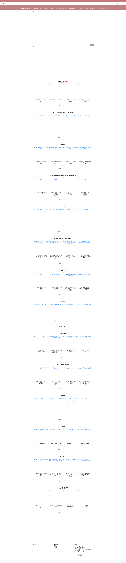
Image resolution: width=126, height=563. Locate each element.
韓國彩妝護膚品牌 (17, 6)
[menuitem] (59, 105)
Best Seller (101, 6)
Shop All (5, 6)
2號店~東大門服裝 (82, 6)
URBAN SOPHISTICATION (83, 8)
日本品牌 (35, 6)
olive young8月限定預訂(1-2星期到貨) (46, 8)
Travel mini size (62, 6)
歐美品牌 (29, 6)
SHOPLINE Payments (64, 561)
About (10, 6)
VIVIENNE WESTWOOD (94, 8)
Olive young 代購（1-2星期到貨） (61, 8)
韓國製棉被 (54, 6)
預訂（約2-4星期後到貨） (118, 6)
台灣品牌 (68, 6)
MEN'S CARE (74, 6)
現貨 (96, 6)
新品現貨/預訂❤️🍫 (108, 6)
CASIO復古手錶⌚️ (90, 6)
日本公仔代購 (102, 8)
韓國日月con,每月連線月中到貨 (45, 6)
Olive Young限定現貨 (72, 8)
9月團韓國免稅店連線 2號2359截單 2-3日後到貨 (29, 8)
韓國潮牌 (23, 6)
